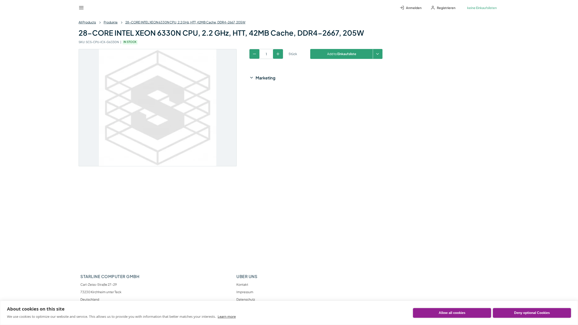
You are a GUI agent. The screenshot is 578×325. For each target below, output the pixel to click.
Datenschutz (245, 299)
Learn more (227, 316)
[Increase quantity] (278, 54)
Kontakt (242, 284)
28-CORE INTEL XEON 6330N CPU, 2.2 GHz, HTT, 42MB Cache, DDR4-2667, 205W (185, 22)
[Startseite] (92, 8)
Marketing (265, 77)
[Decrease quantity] (254, 54)
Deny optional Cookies (532, 313)
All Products (87, 22)
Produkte (111, 22)
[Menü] (81, 8)
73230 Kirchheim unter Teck (100, 292)
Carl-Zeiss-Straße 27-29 (98, 284)
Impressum (244, 292)
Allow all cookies (452, 313)
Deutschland (89, 299)
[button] (377, 54)
